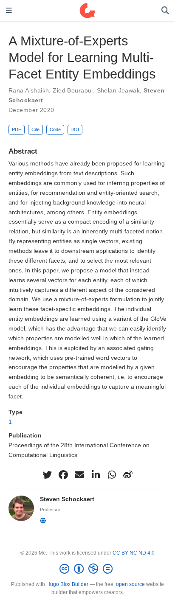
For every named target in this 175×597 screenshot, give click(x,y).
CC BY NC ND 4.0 (134, 553)
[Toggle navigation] (9, 11)
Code (55, 129)
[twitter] (47, 474)
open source (130, 584)
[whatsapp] (111, 474)
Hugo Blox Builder (67, 584)
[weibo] (127, 474)
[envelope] (79, 474)
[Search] (165, 11)
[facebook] (63, 474)
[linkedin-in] (95, 474)
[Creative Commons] (87, 569)
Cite (35, 129)
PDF (16, 129)
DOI (75, 129)
